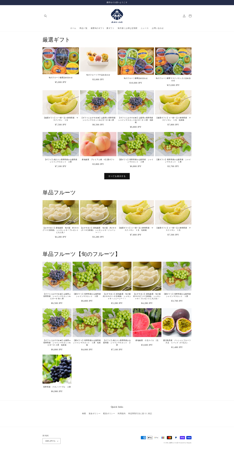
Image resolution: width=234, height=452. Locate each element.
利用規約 (122, 414)
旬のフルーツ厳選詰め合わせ (61, 78)
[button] (45, 16)
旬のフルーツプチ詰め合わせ (98, 75)
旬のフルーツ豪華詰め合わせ (136, 78)
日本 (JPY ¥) (50, 441)
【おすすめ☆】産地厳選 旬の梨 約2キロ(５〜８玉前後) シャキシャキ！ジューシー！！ (98, 230)
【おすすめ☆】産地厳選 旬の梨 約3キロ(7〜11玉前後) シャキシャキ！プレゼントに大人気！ (61, 230)
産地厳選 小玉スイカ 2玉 (147, 340)
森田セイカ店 (173, 442)
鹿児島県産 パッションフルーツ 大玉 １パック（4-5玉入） (177, 341)
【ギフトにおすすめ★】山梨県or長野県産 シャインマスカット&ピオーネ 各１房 (98, 119)
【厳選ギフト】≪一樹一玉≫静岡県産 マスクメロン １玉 (60, 119)
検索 (84, 414)
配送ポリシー (109, 414)
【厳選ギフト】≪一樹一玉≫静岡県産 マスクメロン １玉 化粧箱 (173, 119)
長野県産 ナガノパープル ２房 (57, 387)
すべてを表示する (117, 176)
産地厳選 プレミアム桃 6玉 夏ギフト (98, 160)
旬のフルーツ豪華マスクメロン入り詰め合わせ (173, 79)
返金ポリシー (95, 414)
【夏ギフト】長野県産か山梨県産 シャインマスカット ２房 (135, 161)
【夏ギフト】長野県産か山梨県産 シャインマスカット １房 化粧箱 (87, 342)
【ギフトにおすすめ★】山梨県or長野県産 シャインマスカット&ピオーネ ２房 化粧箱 (136, 120)
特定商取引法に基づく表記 (140, 414)
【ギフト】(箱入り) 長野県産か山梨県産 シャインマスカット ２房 (61, 161)
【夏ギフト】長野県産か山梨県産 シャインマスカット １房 (173, 161)
